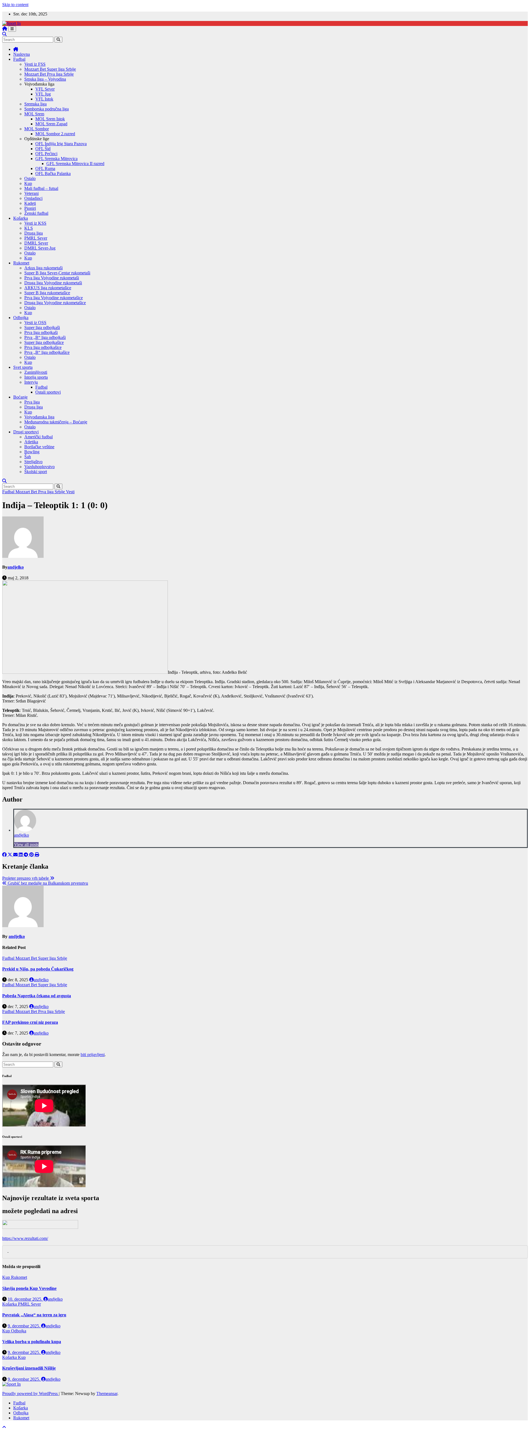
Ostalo (30, 178)
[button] (4, 34)
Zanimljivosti (35, 372)
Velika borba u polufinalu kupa (31, 1341)
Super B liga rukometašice (47, 292)
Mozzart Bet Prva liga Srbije (49, 74)
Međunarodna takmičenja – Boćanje (55, 422)
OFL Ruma (45, 168)
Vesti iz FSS (35, 64)
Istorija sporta (36, 377)
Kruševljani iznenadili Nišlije (29, 1368)
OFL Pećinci (46, 153)
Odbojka (20, 317)
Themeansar (106, 1393)
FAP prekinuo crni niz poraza (30, 1022)
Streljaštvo (33, 461)
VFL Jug (43, 94)
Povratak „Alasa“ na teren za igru (34, 1314)
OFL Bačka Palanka (53, 173)
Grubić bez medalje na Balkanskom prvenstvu (47, 883)
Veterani (31, 193)
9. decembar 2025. (24, 1326)
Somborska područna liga (46, 109)
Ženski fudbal (36, 213)
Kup (28, 183)
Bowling (31, 451)
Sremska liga (35, 104)
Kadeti (30, 203)
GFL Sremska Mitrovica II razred (75, 163)
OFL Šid (43, 148)
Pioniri (30, 208)
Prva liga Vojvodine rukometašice (53, 297)
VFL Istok (44, 99)
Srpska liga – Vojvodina (45, 79)
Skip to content (15, 4)
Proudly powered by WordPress (30, 1393)
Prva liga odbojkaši (41, 332)
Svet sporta (23, 367)
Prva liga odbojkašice (43, 347)
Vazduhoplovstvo (39, 466)
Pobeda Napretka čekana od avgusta (36, 995)
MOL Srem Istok (50, 118)
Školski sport (35, 471)
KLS (28, 228)
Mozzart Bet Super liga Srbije (50, 69)
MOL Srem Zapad (51, 123)
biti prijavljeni (93, 1054)
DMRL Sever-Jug (39, 248)
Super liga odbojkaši (42, 327)
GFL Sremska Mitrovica (56, 158)
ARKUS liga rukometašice (47, 287)
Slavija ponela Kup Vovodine (29, 1288)
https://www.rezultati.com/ (25, 1238)
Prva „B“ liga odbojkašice (47, 352)
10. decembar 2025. (25, 1299)
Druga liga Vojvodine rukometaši (53, 282)
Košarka (20, 218)
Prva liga (32, 402)
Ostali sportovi (48, 392)
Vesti (70, 491)
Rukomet (21, 263)
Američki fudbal (38, 436)
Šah (27, 456)
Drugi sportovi (26, 431)
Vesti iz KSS (35, 223)
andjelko (15, 567)
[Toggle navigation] (12, 29)
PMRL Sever (35, 238)
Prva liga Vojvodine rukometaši (51, 277)
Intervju (31, 382)
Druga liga (33, 233)
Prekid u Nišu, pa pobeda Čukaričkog (37, 969)
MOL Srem (34, 114)
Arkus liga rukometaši (43, 268)
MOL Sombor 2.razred (55, 133)
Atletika (31, 441)
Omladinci (33, 198)
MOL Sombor (36, 128)
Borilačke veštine (39, 446)
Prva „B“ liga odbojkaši (45, 337)
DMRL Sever (36, 243)
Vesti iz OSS (35, 322)
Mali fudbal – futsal (41, 188)
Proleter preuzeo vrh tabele (26, 878)
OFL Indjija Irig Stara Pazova (61, 143)
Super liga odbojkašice (44, 342)
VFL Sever (45, 89)
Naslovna (21, 54)
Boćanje (20, 397)
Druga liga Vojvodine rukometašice (55, 302)
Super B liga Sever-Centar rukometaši (57, 273)
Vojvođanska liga (39, 417)
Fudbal (19, 59)
